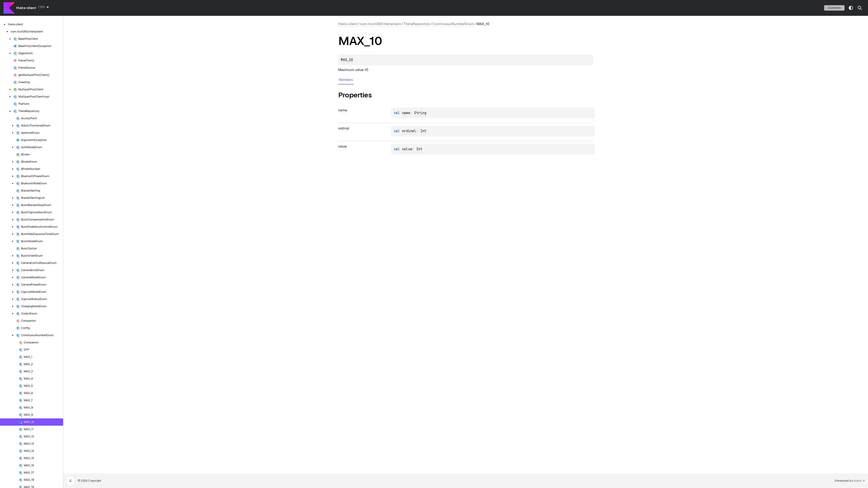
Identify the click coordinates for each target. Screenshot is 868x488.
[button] (859, 7)
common (834, 7)
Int (423, 131)
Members (346, 80)
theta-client (26, 8)
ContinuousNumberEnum (453, 24)
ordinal (409, 131)
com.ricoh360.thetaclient (380, 24)
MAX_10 (347, 60)
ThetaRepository (416, 24)
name (406, 113)
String (420, 113)
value (407, 149)
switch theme (850, 7)
